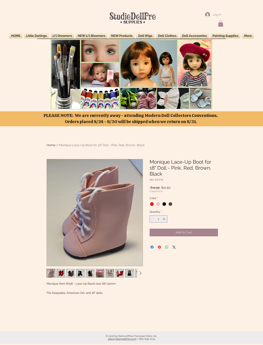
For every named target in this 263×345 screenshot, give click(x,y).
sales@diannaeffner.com (122, 339)
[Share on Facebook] (152, 247)
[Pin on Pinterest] (159, 247)
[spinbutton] (158, 219)
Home (51, 145)
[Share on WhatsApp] (166, 247)
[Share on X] (174, 247)
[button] (220, 23)
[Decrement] (152, 219)
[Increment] (164, 219)
